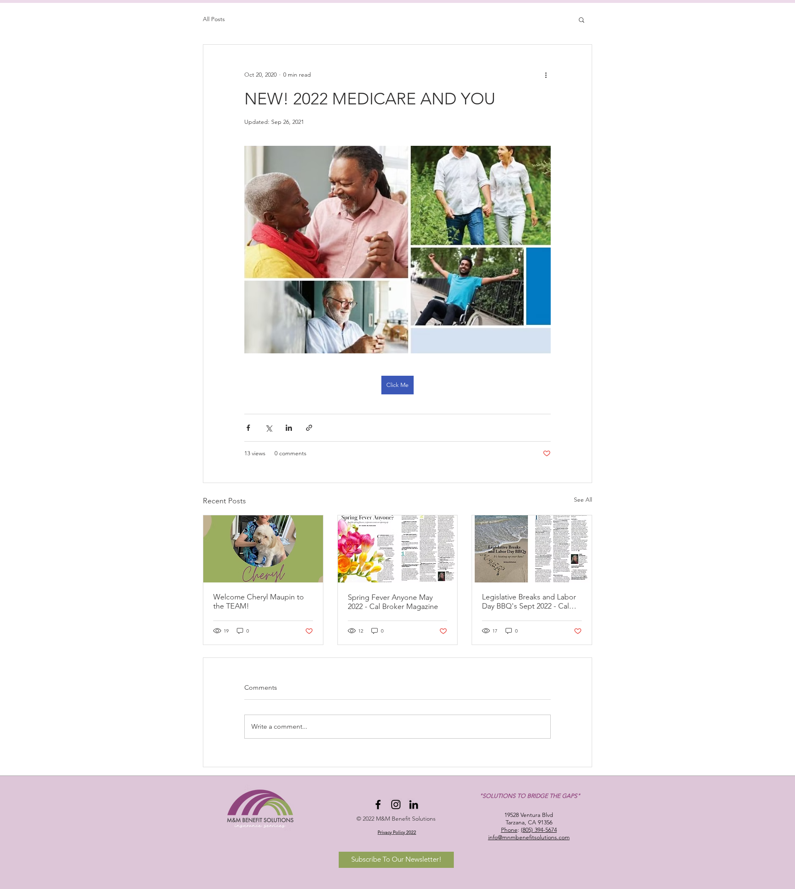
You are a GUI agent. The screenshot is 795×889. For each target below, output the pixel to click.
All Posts (214, 19)
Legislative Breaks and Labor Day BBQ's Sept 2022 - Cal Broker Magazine (529, 601)
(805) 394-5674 (539, 829)
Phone (509, 829)
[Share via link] (309, 428)
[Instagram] (396, 804)
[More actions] (546, 75)
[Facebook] (378, 804)
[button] (581, 19)
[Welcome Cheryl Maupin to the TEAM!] (263, 548)
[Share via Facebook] (248, 428)
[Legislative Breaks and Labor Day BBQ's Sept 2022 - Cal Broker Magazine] (532, 548)
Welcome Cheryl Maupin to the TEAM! (258, 601)
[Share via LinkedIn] (289, 428)
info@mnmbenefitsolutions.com (529, 837)
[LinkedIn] (413, 804)
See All (583, 499)
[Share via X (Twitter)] (268, 428)
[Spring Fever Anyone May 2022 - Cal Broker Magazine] (398, 548)
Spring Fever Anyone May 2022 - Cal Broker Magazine (393, 602)
